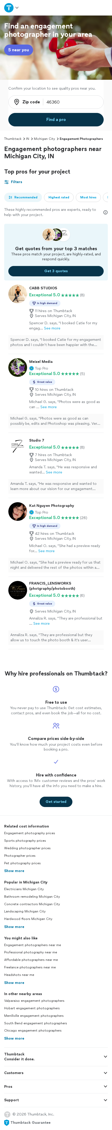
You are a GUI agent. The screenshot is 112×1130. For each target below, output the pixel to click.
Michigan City (44, 139)
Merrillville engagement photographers (34, 1016)
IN (27, 139)
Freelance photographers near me (30, 967)
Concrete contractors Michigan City (32, 904)
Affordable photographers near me (31, 960)
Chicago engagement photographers (32, 1030)
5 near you (18, 49)
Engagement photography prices (29, 833)
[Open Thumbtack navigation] (11, 7)
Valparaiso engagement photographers (34, 1001)
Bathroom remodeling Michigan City (32, 896)
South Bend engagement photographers (35, 1023)
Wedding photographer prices (27, 848)
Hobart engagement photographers (32, 1008)
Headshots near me (19, 975)
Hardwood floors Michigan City (28, 919)
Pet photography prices (22, 863)
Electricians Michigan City (24, 889)
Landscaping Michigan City (25, 911)
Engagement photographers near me (32, 945)
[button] (38, 368)
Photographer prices (19, 856)
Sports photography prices (25, 841)
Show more (14, 871)
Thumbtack (12, 139)
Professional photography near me (30, 952)
